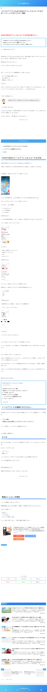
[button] (38, 582)
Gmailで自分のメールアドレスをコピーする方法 (15, 146)
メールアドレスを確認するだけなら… (12, 149)
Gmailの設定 (4, 544)
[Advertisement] (23, 23)
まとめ (5, 152)
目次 (22, 141)
